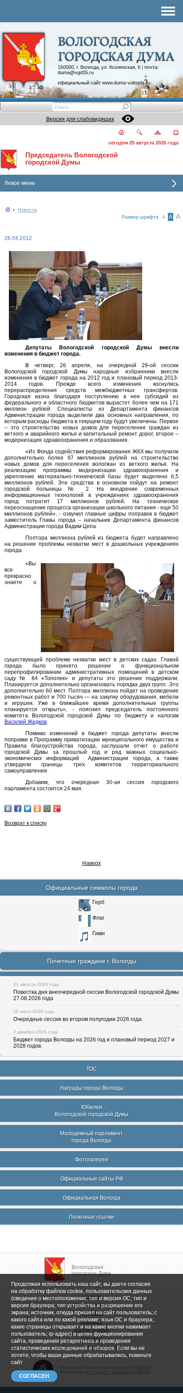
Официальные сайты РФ (91, 1179)
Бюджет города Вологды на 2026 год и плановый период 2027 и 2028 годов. (94, 1043)
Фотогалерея (91, 1160)
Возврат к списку (25, 823)
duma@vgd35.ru (76, 72)
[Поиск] (134, 133)
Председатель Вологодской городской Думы (71, 159)
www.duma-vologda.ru (126, 82)
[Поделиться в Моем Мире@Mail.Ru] (47, 808)
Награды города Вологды (91, 1088)
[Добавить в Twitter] (27, 808)
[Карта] (152, 133)
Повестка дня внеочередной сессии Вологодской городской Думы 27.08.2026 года (96, 995)
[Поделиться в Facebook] (17, 808)
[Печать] (171, 133)
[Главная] (116, 133)
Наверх (91, 863)
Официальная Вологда (91, 1198)
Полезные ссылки (91, 1217)
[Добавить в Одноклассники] (37, 808)
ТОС (91, 1069)
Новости (27, 209)
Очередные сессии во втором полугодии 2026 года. (78, 1019)
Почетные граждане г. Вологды (91, 961)
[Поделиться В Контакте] (8, 808)
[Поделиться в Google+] (56, 808)
